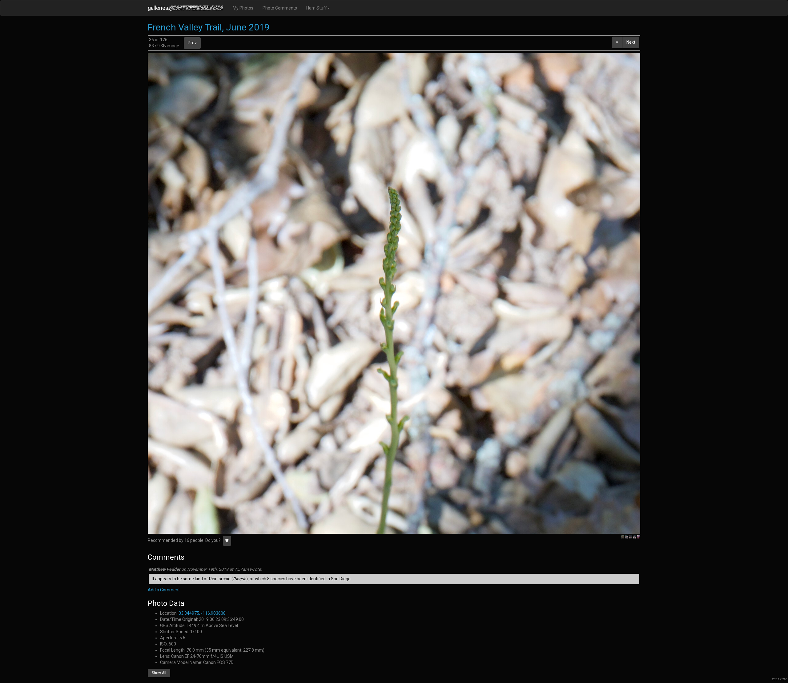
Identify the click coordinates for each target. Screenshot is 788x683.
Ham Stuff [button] (316, 8)
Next (630, 42)
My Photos (243, 8)
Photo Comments (280, 8)
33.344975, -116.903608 (202, 613)
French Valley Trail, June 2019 (209, 27)
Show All (159, 673)
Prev (192, 42)
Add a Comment (164, 589)
